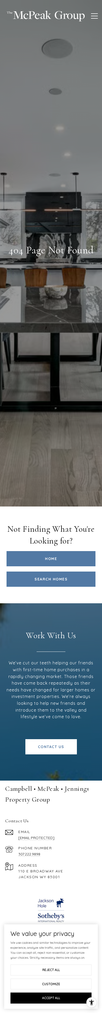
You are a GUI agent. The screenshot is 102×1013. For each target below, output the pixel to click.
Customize (51, 984)
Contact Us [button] (51, 746)
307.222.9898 (29, 854)
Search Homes (51, 579)
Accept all (51, 998)
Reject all (51, 970)
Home (51, 558)
